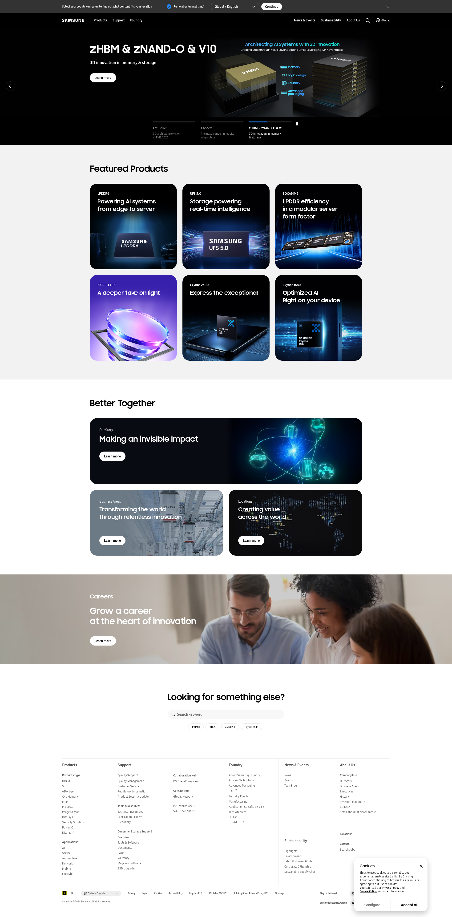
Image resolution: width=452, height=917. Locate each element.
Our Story (346, 781)
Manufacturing (238, 802)
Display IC (68, 817)
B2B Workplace (183, 806)
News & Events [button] (304, 20)
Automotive (69, 858)
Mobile (66, 869)
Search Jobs (347, 850)
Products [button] (100, 20)
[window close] (421, 866)
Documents (125, 848)
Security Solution (73, 822)
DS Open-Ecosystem (185, 781)
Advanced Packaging (242, 786)
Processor (68, 807)
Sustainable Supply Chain (300, 872)
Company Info (348, 775)
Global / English (226, 6)
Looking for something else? (226, 697)
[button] (174, 130)
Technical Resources (130, 812)
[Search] (173, 714)
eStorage (67, 791)
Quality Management (131, 781)
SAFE (233, 791)
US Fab (233, 817)
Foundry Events (238, 796)
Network (67, 863)
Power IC (67, 827)
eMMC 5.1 (230, 727)
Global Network (183, 797)
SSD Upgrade (126, 868)
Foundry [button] (136, 20)
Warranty (123, 858)
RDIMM (196, 727)
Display (66, 833)
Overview (123, 837)
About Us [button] (353, 20)
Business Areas (349, 786)
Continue (271, 6)
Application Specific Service (246, 807)
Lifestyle (67, 874)
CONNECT (235, 822)
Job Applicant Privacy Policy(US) (251, 893)
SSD (64, 786)
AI (63, 848)
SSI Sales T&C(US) (218, 893)
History (344, 797)
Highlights (290, 851)
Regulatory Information (132, 791)
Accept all (409, 905)
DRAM (66, 781)
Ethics (343, 807)
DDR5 (212, 727)
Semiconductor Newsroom (356, 812)
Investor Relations (351, 802)
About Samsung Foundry (244, 775)
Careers (345, 844)
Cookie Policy (368, 891)
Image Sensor (70, 812)
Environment (292, 856)
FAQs (121, 853)
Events (288, 780)
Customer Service (128, 786)
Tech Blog (290, 786)
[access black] (64, 893)
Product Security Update (133, 797)
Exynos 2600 (251, 727)
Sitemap (279, 893)
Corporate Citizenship (297, 866)
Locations (346, 834)
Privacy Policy (390, 888)
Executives (346, 791)
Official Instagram (353, 893)
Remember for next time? (189, 6)
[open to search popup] (367, 20)
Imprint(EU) (195, 893)
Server (66, 853)
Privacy (131, 893)
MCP (65, 802)
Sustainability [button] (331, 20)
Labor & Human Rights (298, 861)
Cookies (158, 893)
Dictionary (124, 822)
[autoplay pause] (297, 124)
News (287, 775)
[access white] (72, 893)
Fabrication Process (130, 817)
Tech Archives (237, 812)
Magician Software (129, 863)
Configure (372, 905)
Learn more (103, 77)
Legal (145, 893)
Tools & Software (128, 842)
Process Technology (241, 780)
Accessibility (176, 893)
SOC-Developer (183, 811)
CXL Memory (70, 797)
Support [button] (119, 20)
